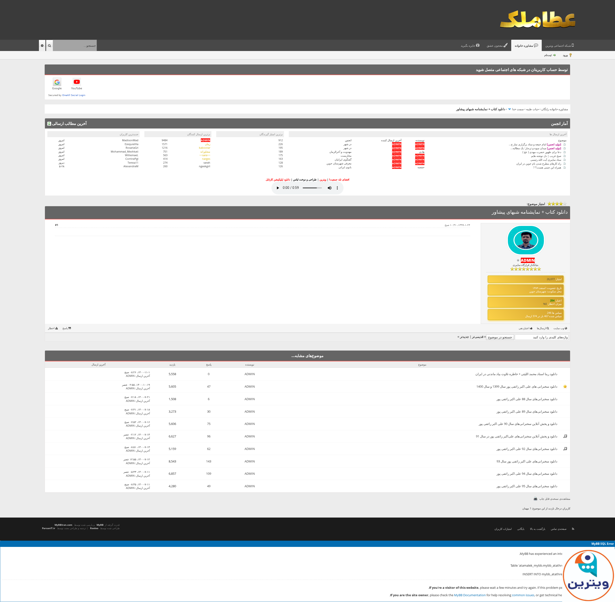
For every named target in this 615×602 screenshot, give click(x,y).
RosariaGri (132, 147)
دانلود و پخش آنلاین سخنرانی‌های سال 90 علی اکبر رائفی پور (518, 424)
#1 (56, 225)
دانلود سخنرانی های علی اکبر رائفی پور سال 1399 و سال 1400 (516, 386)
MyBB (100, 524)
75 (208, 424)
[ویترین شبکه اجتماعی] (588, 575)
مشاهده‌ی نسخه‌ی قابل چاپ (554, 498)
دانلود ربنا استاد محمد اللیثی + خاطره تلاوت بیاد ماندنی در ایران (516, 374)
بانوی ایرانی (344, 167)
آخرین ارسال (143, 376)
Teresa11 (133, 162)
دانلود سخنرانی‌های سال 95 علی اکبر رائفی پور (527, 486)
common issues (523, 595)
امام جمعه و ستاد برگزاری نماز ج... (535, 144)
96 (208, 436)
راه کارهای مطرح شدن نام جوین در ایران (538, 163)
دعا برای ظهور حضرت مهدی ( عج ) (542, 152)
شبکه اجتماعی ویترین (558, 45)
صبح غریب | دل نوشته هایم (546, 155)
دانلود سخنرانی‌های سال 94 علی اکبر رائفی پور (527, 473)
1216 (164, 147)
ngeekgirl (204, 166)
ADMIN (250, 374)
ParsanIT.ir (48, 528)
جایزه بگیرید (468, 45)
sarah (206, 162)
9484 (164, 140)
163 (280, 158)
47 (208, 386)
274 (165, 162)
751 (165, 151)
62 (208, 449)
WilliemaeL (131, 155)
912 (280, 140)
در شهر (347, 144)
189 (280, 151)
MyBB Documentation (470, 595)
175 (280, 155)
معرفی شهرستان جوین (338, 163)
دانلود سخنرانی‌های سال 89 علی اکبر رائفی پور (527, 411)
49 (208, 486)
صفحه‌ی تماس (558, 529)
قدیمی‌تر (477, 336)
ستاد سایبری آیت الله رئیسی (545, 159)
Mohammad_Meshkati (124, 151)
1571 (164, 144)
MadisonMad (130, 140)
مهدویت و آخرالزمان (340, 152)
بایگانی (520, 529)
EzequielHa (131, 144)
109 (208, 473)
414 (165, 158)
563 (165, 155)
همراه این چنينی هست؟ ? (547, 167)
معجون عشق (495, 45)
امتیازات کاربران (503, 529)
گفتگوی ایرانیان (343, 159)
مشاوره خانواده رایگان (554, 109)
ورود (565, 55)
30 (208, 411)
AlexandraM (130, 166)
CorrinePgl (131, 158)
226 (280, 144)
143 (208, 461)
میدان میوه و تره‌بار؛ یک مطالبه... (535, 148)
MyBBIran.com (63, 524)
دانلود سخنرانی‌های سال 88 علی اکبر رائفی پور (527, 399)
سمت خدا (518, 109)
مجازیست (346, 155)
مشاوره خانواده (524, 45)
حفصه (421, 167)
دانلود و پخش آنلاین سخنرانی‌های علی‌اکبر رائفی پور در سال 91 (516, 436)
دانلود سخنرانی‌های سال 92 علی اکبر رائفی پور (527, 449)
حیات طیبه (532, 109)
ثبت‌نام (548, 55)
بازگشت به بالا (537, 529)
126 (280, 166)
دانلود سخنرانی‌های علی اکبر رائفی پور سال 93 (527, 461)
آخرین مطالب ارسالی (68, 123)
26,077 (551, 279)
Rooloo (94, 528)
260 (165, 166)
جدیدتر (464, 336)
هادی (421, 152)
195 (280, 147)
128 (280, 162)
